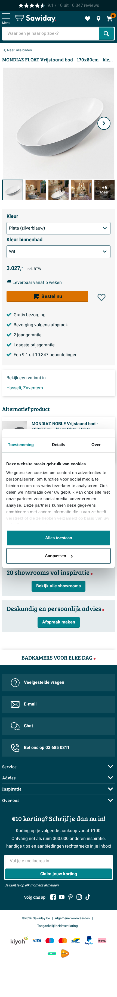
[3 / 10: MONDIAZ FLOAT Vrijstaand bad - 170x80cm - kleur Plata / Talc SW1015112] (58, 190)
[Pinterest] (70, 897)
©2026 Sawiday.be (36, 918)
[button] (101, 297)
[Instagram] (79, 897)
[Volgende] (103, 123)
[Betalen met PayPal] (89, 940)
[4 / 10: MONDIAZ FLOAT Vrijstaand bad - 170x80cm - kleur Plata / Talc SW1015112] (81, 190)
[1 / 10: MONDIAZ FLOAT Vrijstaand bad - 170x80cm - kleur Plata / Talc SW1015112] (12, 190)
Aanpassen (55, 555)
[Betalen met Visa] (36, 941)
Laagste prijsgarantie (34, 345)
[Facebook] (53, 897)
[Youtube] (62, 897)
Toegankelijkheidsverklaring (57, 925)
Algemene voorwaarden (72, 918)
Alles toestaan (58, 537)
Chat (28, 726)
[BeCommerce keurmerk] (52, 953)
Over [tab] (96, 444)
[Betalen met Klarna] (102, 941)
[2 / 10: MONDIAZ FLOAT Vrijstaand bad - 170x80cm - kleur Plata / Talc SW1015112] (35, 190)
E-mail (30, 704)
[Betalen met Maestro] (49, 941)
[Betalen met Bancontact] (76, 941)
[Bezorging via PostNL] (65, 953)
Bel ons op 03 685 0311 (47, 747)
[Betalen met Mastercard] (63, 941)
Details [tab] (58, 444)
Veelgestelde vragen (44, 682)
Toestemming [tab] (21, 444)
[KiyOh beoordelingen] (19, 940)
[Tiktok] (88, 897)
